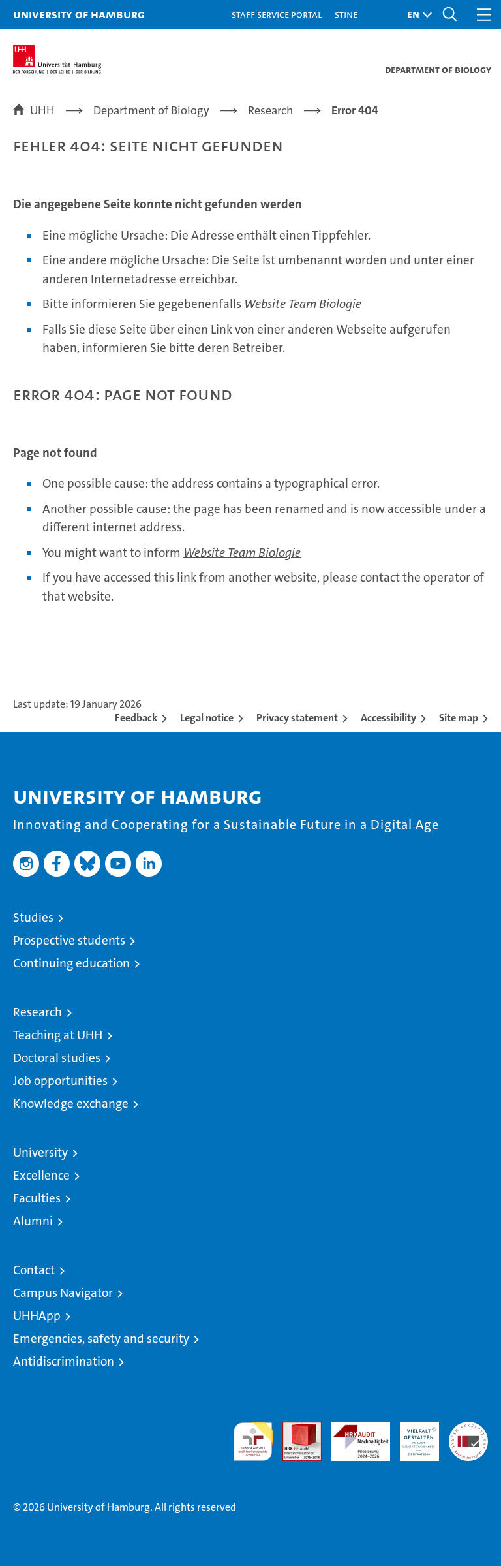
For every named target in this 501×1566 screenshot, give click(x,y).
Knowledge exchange (71, 1103)
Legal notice (207, 718)
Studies (33, 917)
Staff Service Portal (277, 14)
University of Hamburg (79, 14)
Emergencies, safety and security (101, 1338)
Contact (34, 1270)
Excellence (41, 1175)
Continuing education (71, 963)
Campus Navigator (63, 1293)
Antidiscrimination (63, 1361)
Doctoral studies (56, 1058)
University (40, 1152)
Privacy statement (297, 718)
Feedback (136, 718)
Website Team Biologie (302, 304)
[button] (416, 14)
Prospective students (69, 940)
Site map (458, 718)
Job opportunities (60, 1081)
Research (37, 1012)
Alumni (33, 1221)
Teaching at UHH (57, 1035)
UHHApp (37, 1316)
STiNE (346, 14)
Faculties (37, 1198)
